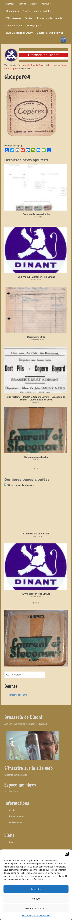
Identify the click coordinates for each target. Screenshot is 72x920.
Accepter (36, 889)
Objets (42, 65)
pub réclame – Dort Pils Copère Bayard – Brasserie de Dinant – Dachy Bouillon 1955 (36, 398)
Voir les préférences (36, 908)
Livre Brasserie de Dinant (36, 593)
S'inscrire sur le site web (15, 775)
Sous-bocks (53, 65)
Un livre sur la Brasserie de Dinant (36, 277)
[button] (67, 854)
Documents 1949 (36, 337)
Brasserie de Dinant (27, 65)
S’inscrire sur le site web (36, 533)
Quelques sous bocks (36, 457)
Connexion (13, 791)
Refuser (36, 898)
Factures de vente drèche (36, 214)
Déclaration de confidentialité (36, 915)
